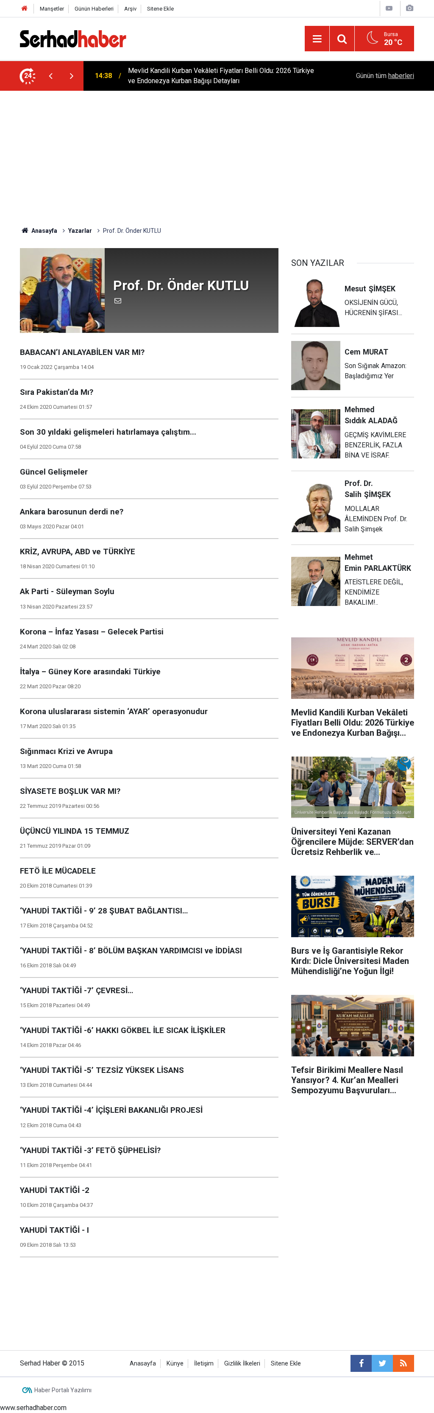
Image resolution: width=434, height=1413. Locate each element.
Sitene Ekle (160, 9)
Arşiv (130, 9)
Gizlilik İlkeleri (242, 1363)
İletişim (204, 1363)
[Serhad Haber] (73, 38)
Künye (175, 1363)
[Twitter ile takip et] (382, 1363)
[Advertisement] (217, 154)
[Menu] (317, 39)
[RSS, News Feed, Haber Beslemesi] (403, 1363)
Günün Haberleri (94, 9)
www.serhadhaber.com (33, 1408)
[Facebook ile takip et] (361, 1363)
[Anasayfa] (24, 9)
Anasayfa (143, 1363)
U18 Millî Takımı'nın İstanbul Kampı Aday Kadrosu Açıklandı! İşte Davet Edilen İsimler (215, 76)
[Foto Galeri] (409, 8)
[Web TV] (389, 8)
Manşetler (52, 9)
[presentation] (50, 76)
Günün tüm (385, 76)
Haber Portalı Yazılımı (63, 1390)
